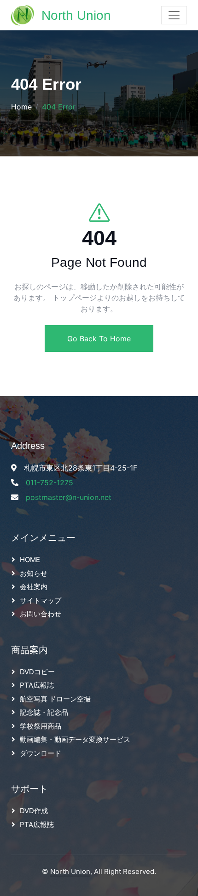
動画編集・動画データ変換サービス (75, 739)
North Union (70, 871)
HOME (30, 559)
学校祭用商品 (40, 726)
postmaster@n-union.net (68, 497)
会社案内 (33, 586)
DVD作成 (34, 810)
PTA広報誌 (37, 685)
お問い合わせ (40, 613)
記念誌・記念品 (44, 712)
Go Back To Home (99, 338)
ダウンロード (40, 753)
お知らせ (33, 573)
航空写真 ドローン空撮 (55, 699)
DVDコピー (37, 671)
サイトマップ (40, 600)
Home (21, 106)
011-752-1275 (49, 482)
